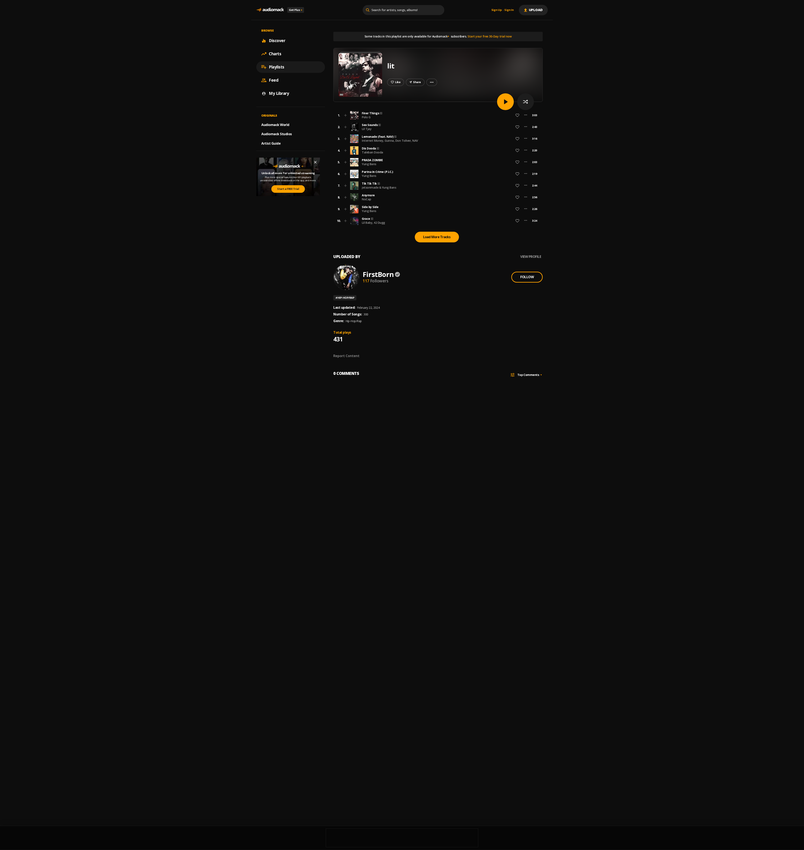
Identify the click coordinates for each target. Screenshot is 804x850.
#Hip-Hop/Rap (344, 298)
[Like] (517, 115)
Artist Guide (271, 143)
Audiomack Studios (276, 134)
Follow (527, 277)
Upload (536, 10)
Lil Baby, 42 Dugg (373, 223)
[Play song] (505, 101)
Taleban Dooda (372, 152)
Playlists (276, 67)
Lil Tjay (366, 129)
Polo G (366, 117)
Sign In (509, 10)
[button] (436, 115)
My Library (279, 93)
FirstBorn (378, 274)
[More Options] (525, 115)
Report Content (346, 356)
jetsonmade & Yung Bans (379, 187)
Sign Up (496, 10)
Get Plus (295, 10)
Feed (273, 80)
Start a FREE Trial (288, 189)
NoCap (366, 199)
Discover (277, 40)
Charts (275, 54)
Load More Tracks (437, 237)
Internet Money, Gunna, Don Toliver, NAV (390, 141)
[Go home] (270, 10)
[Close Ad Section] (315, 162)
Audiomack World (275, 124)
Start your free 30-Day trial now (490, 36)
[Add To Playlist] (345, 115)
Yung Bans (369, 164)
